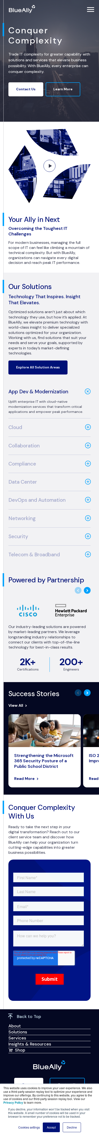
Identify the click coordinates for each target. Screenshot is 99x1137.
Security (18, 536)
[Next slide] (87, 590)
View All (15, 705)
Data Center (22, 482)
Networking (22, 518)
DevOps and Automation (37, 500)
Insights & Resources (29, 1044)
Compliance (22, 463)
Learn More (63, 89)
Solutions (17, 1032)
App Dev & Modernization (38, 391)
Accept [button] (51, 1127)
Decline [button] (72, 1127)
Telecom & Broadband (34, 554)
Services (17, 1038)
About (14, 1026)
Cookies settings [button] (29, 1127)
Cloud (15, 427)
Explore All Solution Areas (38, 367)
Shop (20, 1050)
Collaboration (24, 445)
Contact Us (26, 89)
